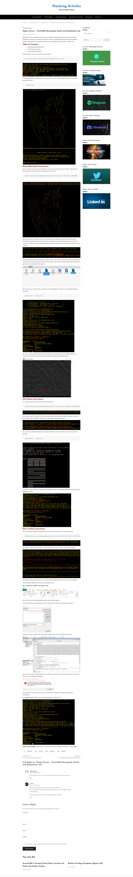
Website (25, 836)
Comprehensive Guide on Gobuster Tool (69, 757)
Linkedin (63, 751)
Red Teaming (88, 17)
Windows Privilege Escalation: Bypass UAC (85, 863)
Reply (31, 777)
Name (25, 824)
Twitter (41, 751)
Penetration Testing (61, 17)
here (75, 746)
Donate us (98, 17)
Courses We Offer (36, 17)
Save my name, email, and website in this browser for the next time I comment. (46, 844)
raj (34, 34)
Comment (26, 812)
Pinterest (52, 751)
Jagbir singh (33, 771)
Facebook (29, 751)
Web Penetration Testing (75, 17)
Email (24, 830)
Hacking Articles (66, 6)
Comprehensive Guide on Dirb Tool (32, 757)
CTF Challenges (48, 17)
